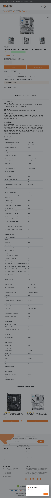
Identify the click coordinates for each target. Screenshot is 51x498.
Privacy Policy (39, 491)
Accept (45, 493)
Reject (41, 493)
